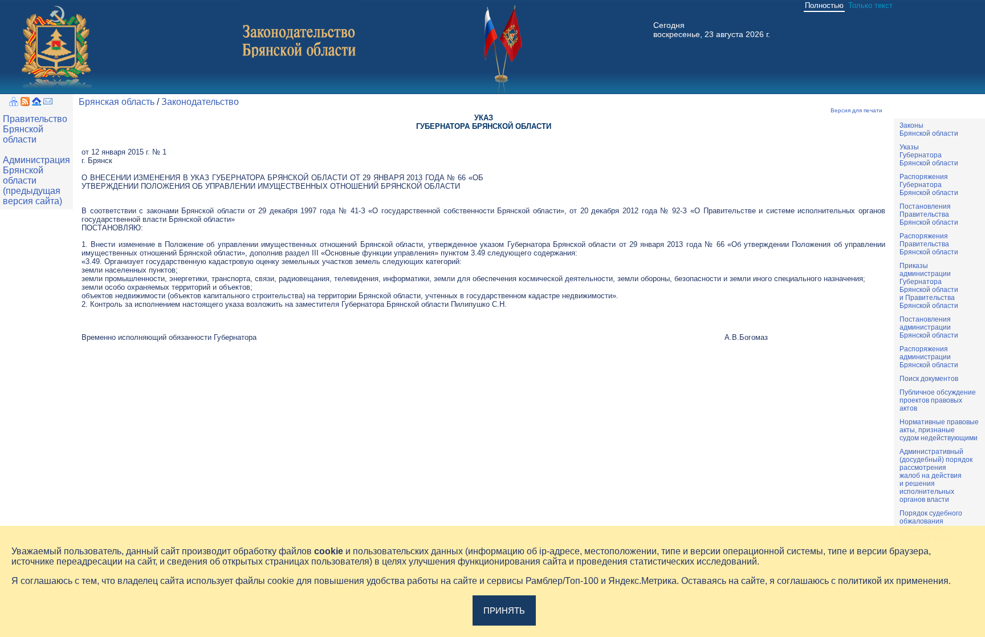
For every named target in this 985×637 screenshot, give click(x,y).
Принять (504, 610)
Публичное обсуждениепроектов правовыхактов (937, 400)
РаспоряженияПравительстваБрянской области (928, 244)
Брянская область (116, 102)
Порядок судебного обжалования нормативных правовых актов (930, 525)
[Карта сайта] (13, 103)
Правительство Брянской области (35, 129)
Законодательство (200, 102)
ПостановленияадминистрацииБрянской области (928, 327)
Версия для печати (856, 110)
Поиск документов (928, 379)
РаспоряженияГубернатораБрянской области (928, 185)
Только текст (870, 5)
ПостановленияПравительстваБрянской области (928, 214)
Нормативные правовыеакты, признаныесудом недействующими (939, 430)
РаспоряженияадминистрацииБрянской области (928, 357)
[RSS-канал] (25, 103)
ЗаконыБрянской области (928, 129)
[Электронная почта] (47, 103)
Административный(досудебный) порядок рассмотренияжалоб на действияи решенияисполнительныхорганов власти (935, 476)
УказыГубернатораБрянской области (928, 155)
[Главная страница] (36, 103)
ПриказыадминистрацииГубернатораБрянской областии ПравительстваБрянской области (928, 286)
